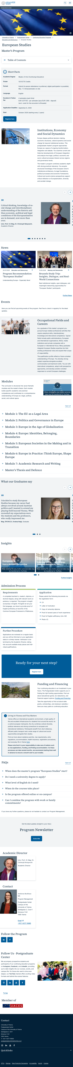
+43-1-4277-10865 (24, 923)
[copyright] (70, 33)
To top (5, 993)
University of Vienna (8, 37)
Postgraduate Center (6, 7)
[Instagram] (2, 1045)
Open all (68, 406)
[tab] (29, 238)
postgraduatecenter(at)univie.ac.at (11, 1041)
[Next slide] (70, 192)
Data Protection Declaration (20, 1063)
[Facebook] (14, 1045)
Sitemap (8, 1063)
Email (20, 921)
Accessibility (33, 1063)
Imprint (40, 1063)
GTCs (2, 1063)
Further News (67, 295)
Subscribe (36, 838)
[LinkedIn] (6, 1045)
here (28, 742)
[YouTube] (10, 1045)
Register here (9, 119)
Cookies (46, 1063)
